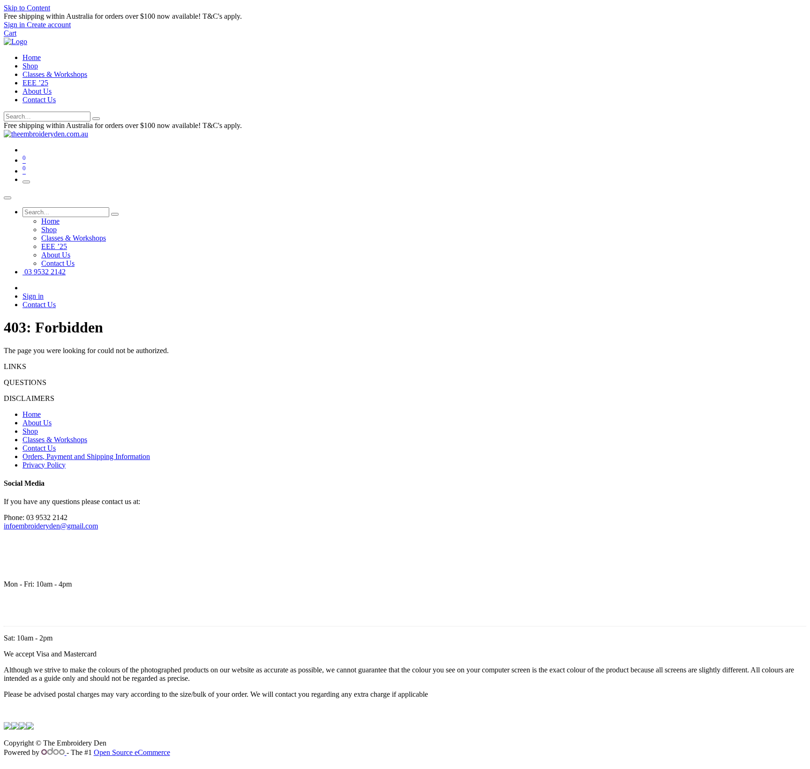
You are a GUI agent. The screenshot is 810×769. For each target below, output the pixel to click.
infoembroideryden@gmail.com (51, 526)
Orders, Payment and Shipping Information (86, 456)
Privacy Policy (44, 465)
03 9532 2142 (44, 272)
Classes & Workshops (54, 74)
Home (31, 57)
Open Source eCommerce (132, 752)
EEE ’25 (35, 83)
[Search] (96, 118)
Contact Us (39, 100)
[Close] (7, 197)
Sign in (33, 296)
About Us (37, 91)
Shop (30, 66)
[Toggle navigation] (26, 182)
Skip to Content (27, 8)
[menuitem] (50, 221)
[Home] (15, 41)
